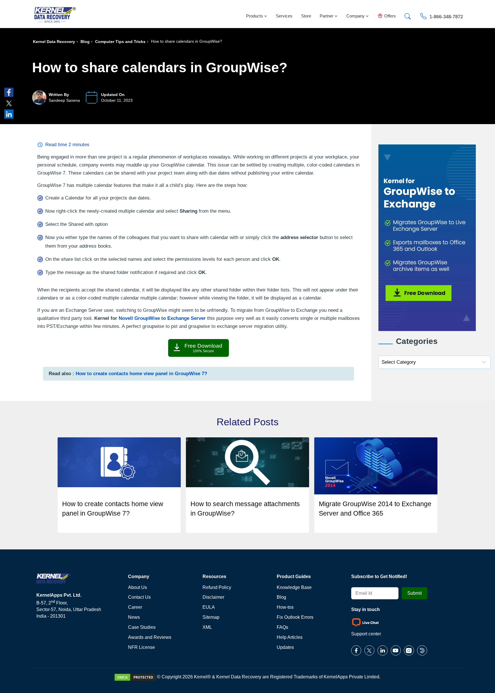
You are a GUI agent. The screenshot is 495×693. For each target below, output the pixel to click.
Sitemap (211, 617)
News (134, 617)
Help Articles (289, 637)
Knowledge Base (294, 587)
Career (135, 607)
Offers (390, 15)
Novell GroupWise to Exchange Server (162, 318)
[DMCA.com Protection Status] (135, 676)
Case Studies (142, 627)
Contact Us (139, 597)
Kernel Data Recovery (54, 41)
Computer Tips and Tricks (120, 41)
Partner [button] (326, 15)
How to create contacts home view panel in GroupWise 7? (141, 373)
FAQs (282, 627)
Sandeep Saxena (64, 100)
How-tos (285, 607)
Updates (285, 647)
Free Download (203, 348)
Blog (85, 41)
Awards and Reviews (149, 637)
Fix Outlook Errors (295, 617)
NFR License (141, 647)
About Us (137, 587)
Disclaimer (213, 597)
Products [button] (254, 15)
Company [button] (355, 15)
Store (306, 15)
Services (284, 15)
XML (207, 627)
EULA (209, 607)
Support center (366, 633)
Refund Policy (217, 587)
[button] (407, 14)
